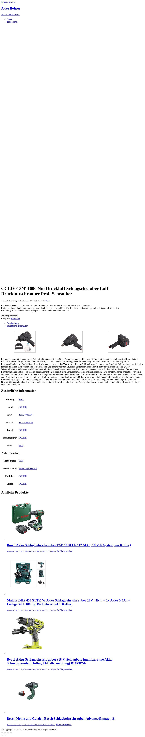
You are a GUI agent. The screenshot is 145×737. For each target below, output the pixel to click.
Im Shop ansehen (9, 316)
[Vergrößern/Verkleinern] (11, 732)
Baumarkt (15, 318)
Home (9, 19)
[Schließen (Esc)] (2, 732)
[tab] (75, 323)
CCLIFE (23, 407)
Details (47, 301)
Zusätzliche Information (17, 326)
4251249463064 (26, 415)
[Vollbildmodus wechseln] (8, 732)
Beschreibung (13, 323)
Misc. (21, 399)
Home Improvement (28, 468)
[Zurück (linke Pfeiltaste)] (2, 735)
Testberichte (12, 22)
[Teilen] (5, 732)
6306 (21, 445)
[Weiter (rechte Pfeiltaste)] (5, 735)
